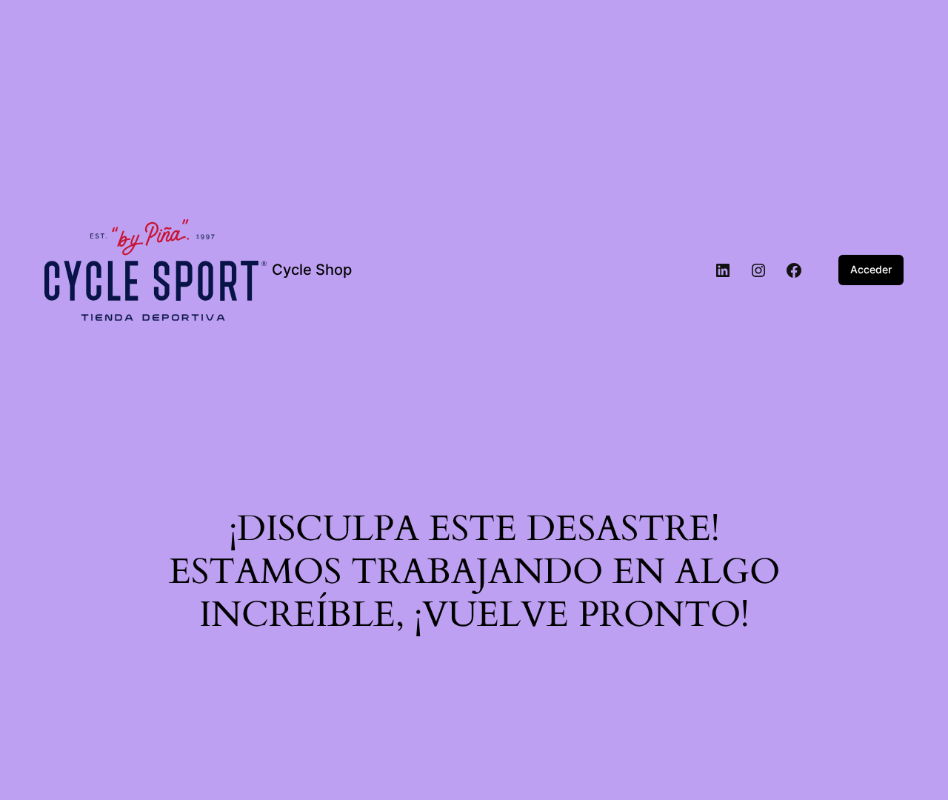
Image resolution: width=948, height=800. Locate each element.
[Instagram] (758, 270)
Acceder (871, 269)
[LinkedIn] (723, 270)
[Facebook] (794, 270)
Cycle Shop (312, 270)
